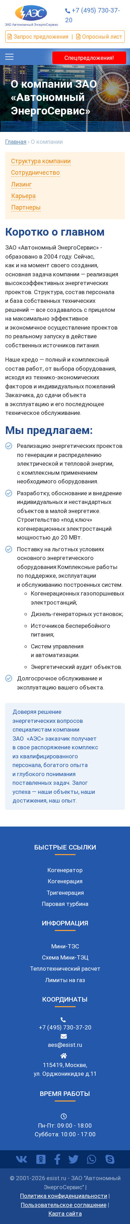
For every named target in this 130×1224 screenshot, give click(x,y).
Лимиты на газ (65, 980)
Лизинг (21, 184)
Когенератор (65, 870)
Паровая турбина (65, 904)
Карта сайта (65, 1213)
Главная (15, 141)
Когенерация (65, 881)
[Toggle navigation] (9, 56)
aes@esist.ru (65, 1045)
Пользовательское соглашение (63, 1205)
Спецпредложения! (89, 57)
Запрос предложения (41, 36)
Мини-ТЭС (65, 946)
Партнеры (26, 207)
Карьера (23, 196)
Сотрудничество (35, 172)
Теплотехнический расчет (65, 968)
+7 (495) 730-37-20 (65, 1027)
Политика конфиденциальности (63, 1196)
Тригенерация (65, 893)
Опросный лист (102, 36)
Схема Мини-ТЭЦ (65, 957)
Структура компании (41, 161)
